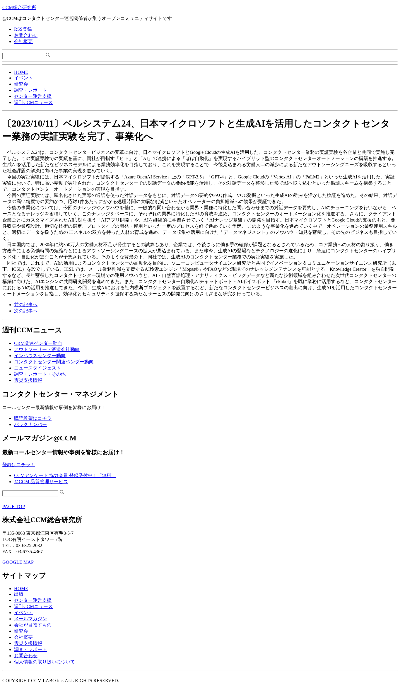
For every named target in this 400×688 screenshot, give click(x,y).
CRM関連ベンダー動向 (38, 343)
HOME (21, 72)
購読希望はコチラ (33, 418)
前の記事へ (25, 304)
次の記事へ (25, 310)
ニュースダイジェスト (37, 367)
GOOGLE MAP (18, 562)
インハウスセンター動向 (40, 355)
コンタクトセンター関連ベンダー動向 (54, 361)
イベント (23, 77)
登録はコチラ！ (18, 464)
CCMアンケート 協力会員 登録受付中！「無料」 (65, 475)
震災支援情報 (28, 380)
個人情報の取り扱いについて (44, 661)
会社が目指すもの (33, 624)
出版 (18, 594)
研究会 (21, 83)
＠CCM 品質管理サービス (41, 481)
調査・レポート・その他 (40, 374)
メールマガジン (30, 618)
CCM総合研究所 (19, 7)
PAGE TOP (13, 506)
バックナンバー (30, 424)
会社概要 (23, 41)
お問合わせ (25, 35)
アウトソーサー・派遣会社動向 (47, 349)
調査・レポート (30, 90)
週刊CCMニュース (33, 102)
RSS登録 (23, 29)
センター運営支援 (33, 96)
